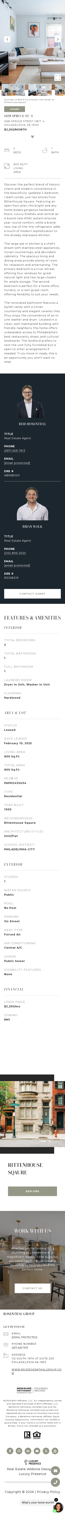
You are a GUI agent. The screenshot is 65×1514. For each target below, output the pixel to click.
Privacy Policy (48, 1492)
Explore (32, 1191)
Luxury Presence (32, 1474)
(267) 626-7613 (14, 450)
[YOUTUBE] (37, 1451)
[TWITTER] (46, 1451)
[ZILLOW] (55, 1451)
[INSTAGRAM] (19, 1451)
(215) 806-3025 (15, 553)
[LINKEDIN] (28, 1451)
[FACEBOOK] (10, 1451)
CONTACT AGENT (33, 593)
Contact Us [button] (32, 1288)
